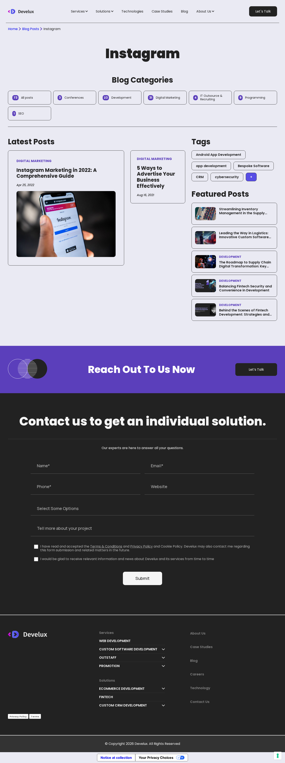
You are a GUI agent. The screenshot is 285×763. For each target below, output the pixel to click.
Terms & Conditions (106, 546)
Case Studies (162, 11)
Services (78, 11)
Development (117, 98)
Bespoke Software (253, 166)
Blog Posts (30, 28)
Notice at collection (116, 757)
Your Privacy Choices (156, 757)
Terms (35, 716)
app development (211, 166)
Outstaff (107, 657)
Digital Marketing (164, 98)
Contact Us (199, 701)
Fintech (106, 697)
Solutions (103, 11)
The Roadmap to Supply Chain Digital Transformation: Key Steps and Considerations (245, 266)
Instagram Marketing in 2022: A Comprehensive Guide (56, 173)
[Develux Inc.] (28, 11)
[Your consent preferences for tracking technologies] (278, 756)
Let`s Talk (263, 11)
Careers (197, 674)
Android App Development (218, 154)
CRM (200, 177)
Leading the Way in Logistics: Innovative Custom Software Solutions (244, 237)
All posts (23, 98)
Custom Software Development (128, 649)
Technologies (132, 11)
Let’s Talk (256, 369)
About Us (203, 11)
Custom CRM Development (123, 705)
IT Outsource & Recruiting (208, 97)
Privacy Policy (141, 546)
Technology (200, 688)
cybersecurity (227, 177)
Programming (252, 98)
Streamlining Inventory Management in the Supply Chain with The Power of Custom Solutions (242, 215)
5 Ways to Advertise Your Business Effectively (156, 177)
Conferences (71, 98)
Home (13, 28)
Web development (115, 640)
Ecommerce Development (122, 688)
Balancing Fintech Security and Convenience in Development (245, 288)
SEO (19, 113)
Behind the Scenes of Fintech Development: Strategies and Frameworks (244, 314)
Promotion (109, 666)
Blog (184, 11)
